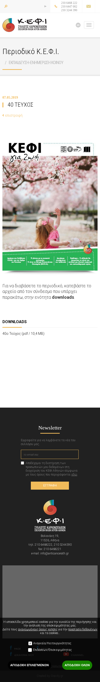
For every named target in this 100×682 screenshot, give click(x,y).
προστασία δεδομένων (82, 629)
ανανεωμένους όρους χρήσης (38, 629)
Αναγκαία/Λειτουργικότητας (52, 643)
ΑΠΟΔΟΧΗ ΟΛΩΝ (77, 665)
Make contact (88, 6)
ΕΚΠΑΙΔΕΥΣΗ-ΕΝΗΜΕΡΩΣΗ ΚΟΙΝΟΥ (36, 62)
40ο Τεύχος (23, 334)
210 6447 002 (69, 6)
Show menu (89, 25)
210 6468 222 (69, 3)
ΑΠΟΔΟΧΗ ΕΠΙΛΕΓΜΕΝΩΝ (29, 665)
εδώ (74, 474)
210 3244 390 (69, 10)
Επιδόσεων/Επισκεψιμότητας (52, 650)
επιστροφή (14, 115)
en (78, 25)
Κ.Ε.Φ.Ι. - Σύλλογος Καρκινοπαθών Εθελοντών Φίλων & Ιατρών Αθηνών (24, 25)
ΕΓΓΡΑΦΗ (50, 485)
